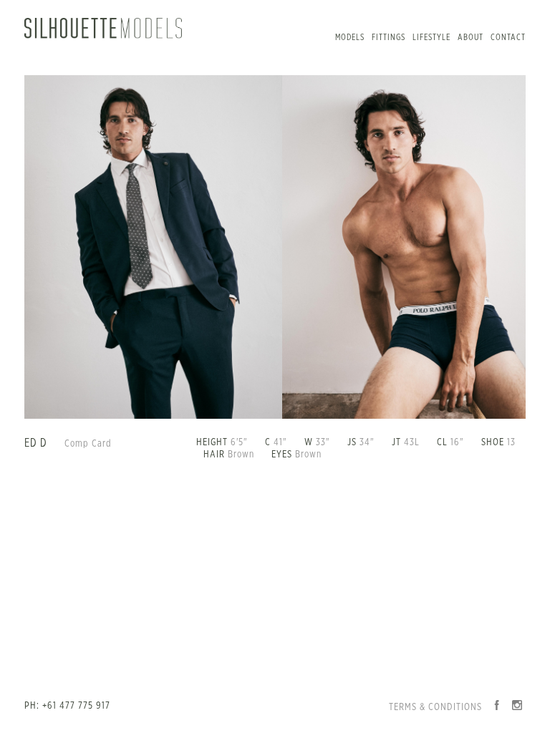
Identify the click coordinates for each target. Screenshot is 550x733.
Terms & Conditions (435, 707)
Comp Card (88, 444)
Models (350, 37)
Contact (508, 37)
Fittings (388, 37)
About (470, 37)
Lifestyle (431, 37)
